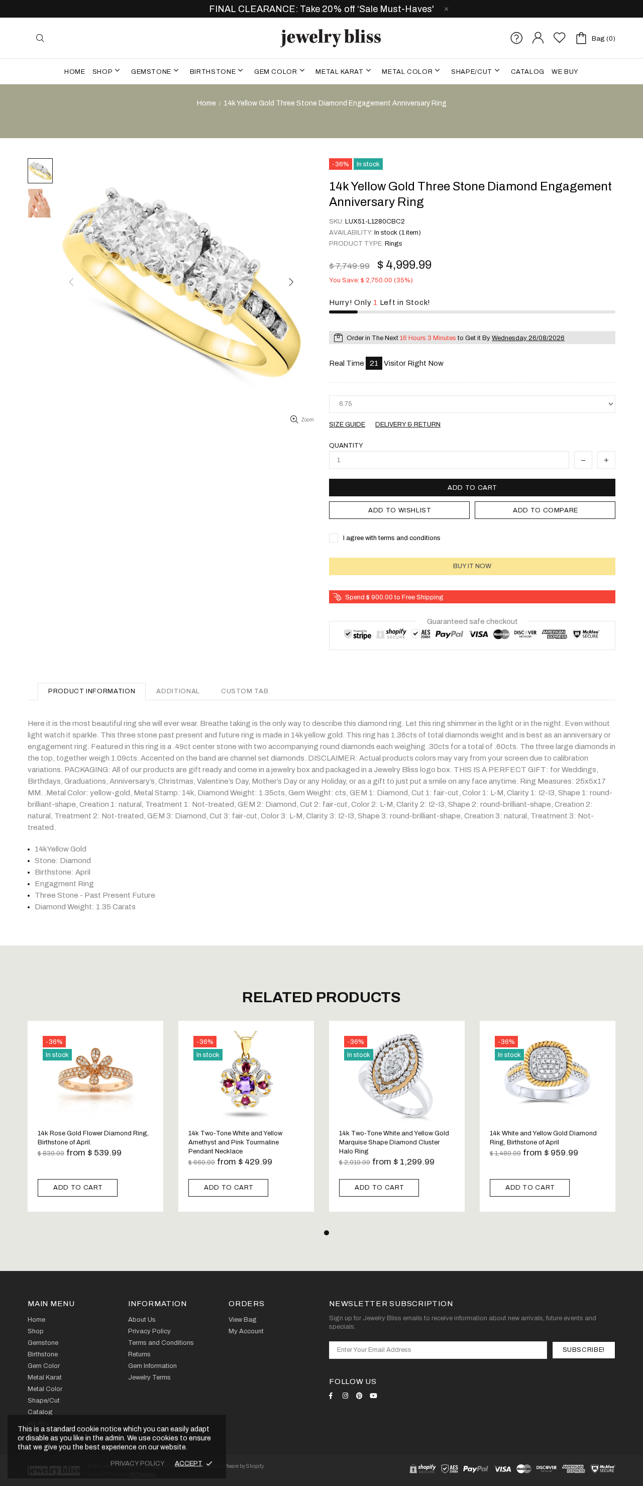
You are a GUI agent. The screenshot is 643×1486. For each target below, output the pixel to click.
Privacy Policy (149, 1331)
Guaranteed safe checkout (472, 621)
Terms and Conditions (161, 1342)
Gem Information (152, 1365)
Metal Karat (45, 1377)
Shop (36, 1331)
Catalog (40, 1412)
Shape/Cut (44, 1400)
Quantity (346, 445)
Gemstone (43, 1342)
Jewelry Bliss (330, 38)
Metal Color (45, 1389)
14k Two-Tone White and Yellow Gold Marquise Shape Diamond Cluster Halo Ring (394, 1142)
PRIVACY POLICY (138, 1463)
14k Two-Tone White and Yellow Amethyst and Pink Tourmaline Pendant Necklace (235, 1142)
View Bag (243, 1319)
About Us (142, 1319)
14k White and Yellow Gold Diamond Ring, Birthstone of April (543, 1138)
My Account (246, 1331)
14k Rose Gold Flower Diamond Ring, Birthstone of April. (93, 1138)
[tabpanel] (397, 1124)
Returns (139, 1354)
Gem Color (44, 1365)
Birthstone (43, 1354)
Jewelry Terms (149, 1377)
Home (206, 103)
